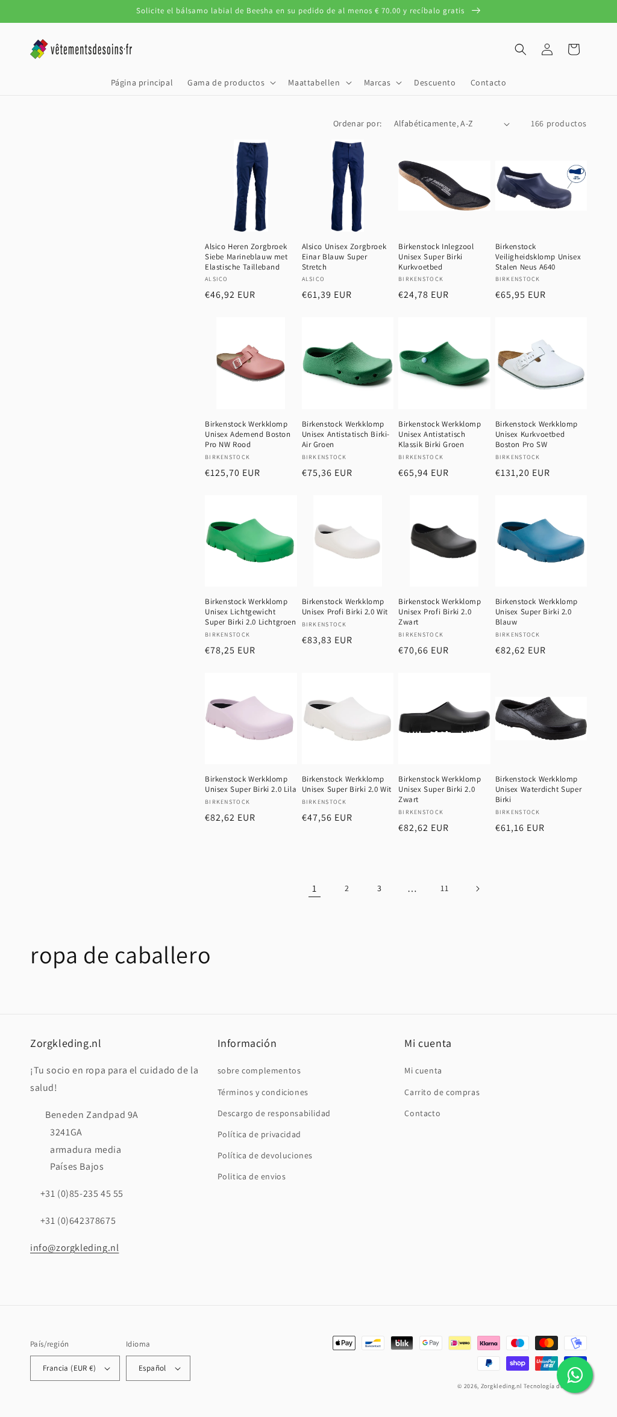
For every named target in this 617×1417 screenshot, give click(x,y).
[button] (230, 82)
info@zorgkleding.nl (74, 1247)
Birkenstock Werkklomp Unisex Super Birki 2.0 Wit (347, 784)
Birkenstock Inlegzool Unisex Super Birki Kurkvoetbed (436, 257)
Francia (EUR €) (69, 1368)
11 (444, 888)
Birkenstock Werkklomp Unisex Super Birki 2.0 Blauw (536, 612)
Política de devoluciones (265, 1155)
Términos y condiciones (263, 1092)
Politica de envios (252, 1176)
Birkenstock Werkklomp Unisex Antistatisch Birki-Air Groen (346, 434)
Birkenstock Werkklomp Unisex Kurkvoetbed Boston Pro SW (536, 434)
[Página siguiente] (477, 888)
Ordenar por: (357, 123)
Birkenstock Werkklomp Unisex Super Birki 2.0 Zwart (439, 789)
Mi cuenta (423, 1070)
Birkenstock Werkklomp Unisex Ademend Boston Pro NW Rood (248, 434)
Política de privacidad (259, 1134)
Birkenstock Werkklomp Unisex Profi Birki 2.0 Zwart (439, 612)
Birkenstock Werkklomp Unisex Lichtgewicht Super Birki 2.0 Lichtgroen (250, 612)
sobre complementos (259, 1070)
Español (152, 1368)
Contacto (422, 1113)
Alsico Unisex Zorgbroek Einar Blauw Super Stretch (344, 257)
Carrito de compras (442, 1092)
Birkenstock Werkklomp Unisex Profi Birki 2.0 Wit (345, 607)
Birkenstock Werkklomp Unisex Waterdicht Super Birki (538, 789)
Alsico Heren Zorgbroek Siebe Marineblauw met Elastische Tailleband (246, 257)
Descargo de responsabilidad (274, 1113)
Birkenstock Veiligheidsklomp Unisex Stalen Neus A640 (538, 257)
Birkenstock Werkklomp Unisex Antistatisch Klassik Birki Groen (439, 434)
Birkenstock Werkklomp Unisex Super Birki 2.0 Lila (250, 784)
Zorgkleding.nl (501, 1386)
